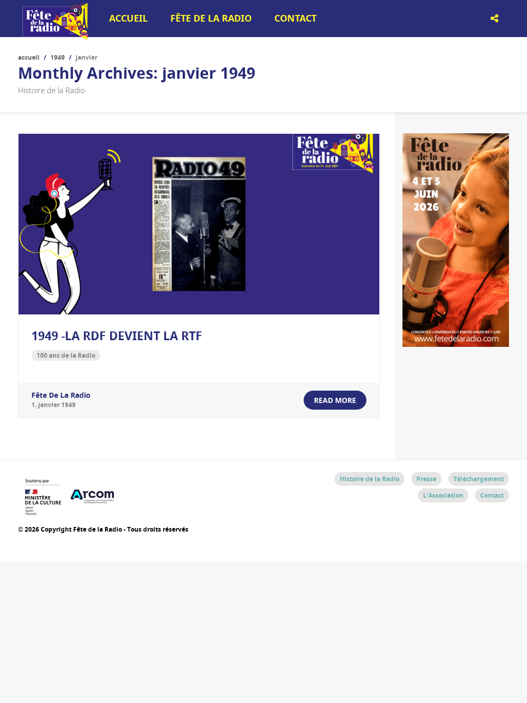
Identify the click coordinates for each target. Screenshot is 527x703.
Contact (295, 18)
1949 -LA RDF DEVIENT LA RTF (116, 335)
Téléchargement (478, 478)
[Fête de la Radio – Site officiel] (54, 36)
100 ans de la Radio (66, 355)
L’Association (443, 495)
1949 (57, 57)
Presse (426, 478)
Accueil (128, 18)
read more (335, 400)
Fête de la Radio (211, 18)
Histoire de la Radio (369, 478)
